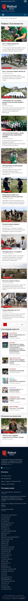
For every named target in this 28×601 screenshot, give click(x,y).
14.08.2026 (12, 410)
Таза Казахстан (7, 40)
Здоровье (3, 541)
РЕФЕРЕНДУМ (4, 567)
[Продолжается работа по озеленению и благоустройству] (14, 185)
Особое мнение (5, 555)
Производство (5, 563)
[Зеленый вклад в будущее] (14, 214)
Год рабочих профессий (7, 531)
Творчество (4, 583)
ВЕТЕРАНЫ (4, 527)
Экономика (4, 587)
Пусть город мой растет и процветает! (11, 492)
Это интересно (13, 333)
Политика (3, 557)
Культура (3, 545)
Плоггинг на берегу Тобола (11, 281)
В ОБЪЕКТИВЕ (12, 369)
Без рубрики (4, 521)
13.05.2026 (4, 253)
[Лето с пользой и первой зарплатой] (14, 61)
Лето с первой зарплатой (10, 44)
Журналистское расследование (9, 537)
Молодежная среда (14, 397)
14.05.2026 (4, 226)
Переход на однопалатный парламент (17, 380)
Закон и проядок (13, 406)
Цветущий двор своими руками (12, 165)
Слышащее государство (7, 569)
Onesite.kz (22, 598)
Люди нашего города (15, 358)
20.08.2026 (12, 353)
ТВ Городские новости (7, 581)
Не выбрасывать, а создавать (12, 252)
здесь (10, 464)
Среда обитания (5, 577)
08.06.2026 (4, 105)
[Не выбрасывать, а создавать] (14, 242)
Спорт (2, 573)
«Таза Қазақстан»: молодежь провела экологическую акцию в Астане (12, 102)
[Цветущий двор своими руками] (14, 156)
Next (22, 324)
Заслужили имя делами (16, 370)
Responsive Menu (25, 1)
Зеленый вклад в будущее (10, 224)
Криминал (3, 543)
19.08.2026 (12, 383)
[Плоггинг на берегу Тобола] (14, 271)
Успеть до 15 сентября (16, 408)
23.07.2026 (4, 45)
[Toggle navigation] (3, 14)
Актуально (12, 342)
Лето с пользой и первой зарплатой (13, 71)
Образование (12, 387)
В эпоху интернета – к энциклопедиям (16, 390)
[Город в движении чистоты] (14, 300)
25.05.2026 (4, 167)
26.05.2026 (4, 138)
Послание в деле (5, 559)
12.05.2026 (4, 282)
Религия (3, 565)
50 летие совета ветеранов (8, 515)
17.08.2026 (12, 402)
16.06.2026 (4, 73)
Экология (3, 585)
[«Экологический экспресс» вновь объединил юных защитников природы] (14, 123)
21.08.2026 (12, 338)
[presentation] (24, 416)
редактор (10, 45)
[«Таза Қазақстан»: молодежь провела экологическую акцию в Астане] (14, 91)
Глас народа (4, 529)
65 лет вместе (4, 517)
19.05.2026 (4, 198)
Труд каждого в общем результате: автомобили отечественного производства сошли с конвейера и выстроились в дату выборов (17, 348)
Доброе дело (4, 533)
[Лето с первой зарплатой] (14, 34)
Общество (12, 378)
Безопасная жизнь (6, 523)
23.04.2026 (4, 312)
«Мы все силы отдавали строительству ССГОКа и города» (17, 361)
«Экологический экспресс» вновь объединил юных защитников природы (13, 134)
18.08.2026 (12, 392)
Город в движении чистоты (11, 310)
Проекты (3, 561)
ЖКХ (2, 535)
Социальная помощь (6, 571)
